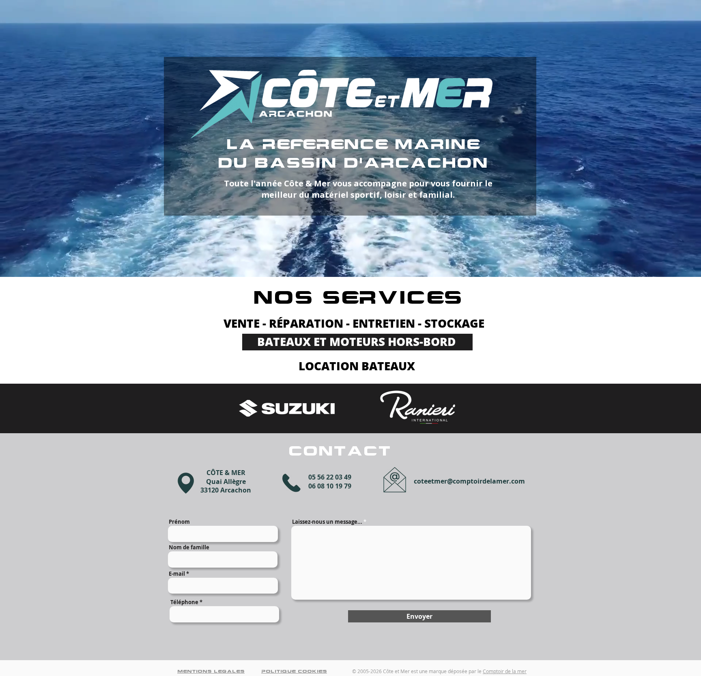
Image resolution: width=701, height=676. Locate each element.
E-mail (177, 574)
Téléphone (184, 602)
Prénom (179, 522)
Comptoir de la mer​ (505, 671)
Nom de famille (189, 547)
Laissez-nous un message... (327, 522)
